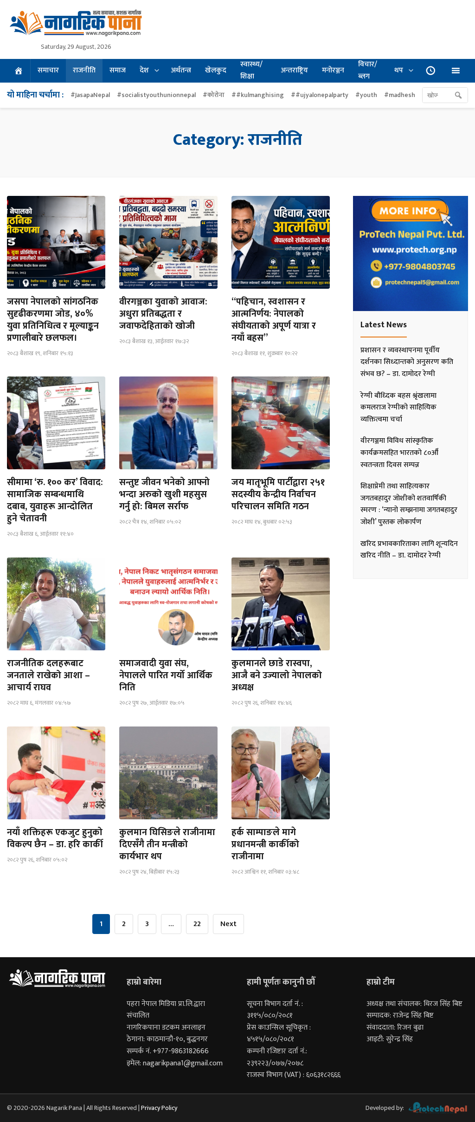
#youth (366, 95)
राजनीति (84, 70)
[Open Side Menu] (455, 70)
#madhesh (399, 95)
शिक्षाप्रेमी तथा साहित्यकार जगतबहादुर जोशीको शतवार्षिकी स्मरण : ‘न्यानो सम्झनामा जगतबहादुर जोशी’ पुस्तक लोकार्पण (408, 504)
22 (197, 924)
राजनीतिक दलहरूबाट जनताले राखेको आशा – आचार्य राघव (48, 675)
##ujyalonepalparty (319, 95)
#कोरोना (214, 95)
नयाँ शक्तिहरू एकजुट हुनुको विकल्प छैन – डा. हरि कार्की (55, 838)
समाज (117, 70)
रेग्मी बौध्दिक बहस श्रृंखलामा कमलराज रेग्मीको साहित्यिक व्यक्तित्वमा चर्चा (398, 407)
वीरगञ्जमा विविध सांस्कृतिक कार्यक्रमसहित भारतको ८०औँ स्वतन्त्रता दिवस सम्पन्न (399, 453)
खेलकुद (215, 70)
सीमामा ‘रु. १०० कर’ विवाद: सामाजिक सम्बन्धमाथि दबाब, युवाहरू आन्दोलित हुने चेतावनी (55, 500)
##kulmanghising (257, 95)
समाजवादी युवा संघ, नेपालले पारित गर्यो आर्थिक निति (165, 675)
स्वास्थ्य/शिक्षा (251, 70)
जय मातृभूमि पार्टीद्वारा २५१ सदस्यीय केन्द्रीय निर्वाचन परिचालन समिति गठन (278, 494)
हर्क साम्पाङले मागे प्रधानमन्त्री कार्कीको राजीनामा (265, 844)
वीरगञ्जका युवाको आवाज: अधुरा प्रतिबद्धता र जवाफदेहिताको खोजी (163, 314)
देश (144, 70)
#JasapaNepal (90, 95)
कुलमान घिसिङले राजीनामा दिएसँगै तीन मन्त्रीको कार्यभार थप (167, 844)
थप (398, 70)
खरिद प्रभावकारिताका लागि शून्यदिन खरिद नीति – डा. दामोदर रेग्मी (409, 550)
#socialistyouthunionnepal (156, 95)
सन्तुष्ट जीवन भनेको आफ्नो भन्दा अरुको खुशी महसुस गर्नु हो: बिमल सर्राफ (164, 494)
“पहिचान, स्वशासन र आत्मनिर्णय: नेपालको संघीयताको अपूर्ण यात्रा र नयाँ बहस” (273, 320)
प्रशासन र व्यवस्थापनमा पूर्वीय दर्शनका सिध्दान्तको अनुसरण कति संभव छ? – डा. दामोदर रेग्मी (406, 362)
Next (228, 924)
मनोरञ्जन (333, 70)
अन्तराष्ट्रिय (294, 70)
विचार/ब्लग (367, 70)
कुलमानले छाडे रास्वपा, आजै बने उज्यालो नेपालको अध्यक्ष (276, 675)
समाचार (48, 70)
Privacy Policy (159, 1108)
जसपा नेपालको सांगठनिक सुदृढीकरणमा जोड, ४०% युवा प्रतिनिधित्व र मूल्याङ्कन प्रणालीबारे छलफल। (53, 320)
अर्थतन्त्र (181, 70)
